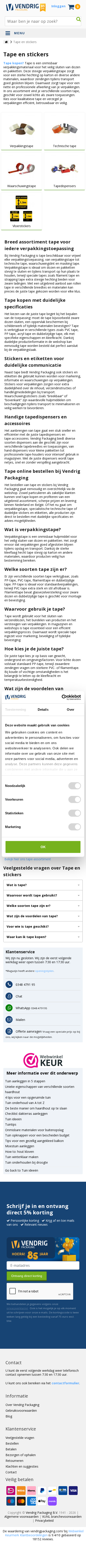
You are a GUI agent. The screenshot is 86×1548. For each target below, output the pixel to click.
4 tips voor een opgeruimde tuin (28, 1097)
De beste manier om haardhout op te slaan (36, 1108)
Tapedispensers (64, 186)
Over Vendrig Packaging (22, 1405)
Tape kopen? (13, 63)
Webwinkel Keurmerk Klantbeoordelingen (44, 1533)
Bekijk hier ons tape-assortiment (27, 859)
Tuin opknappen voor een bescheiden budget (37, 1135)
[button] (43, 1060)
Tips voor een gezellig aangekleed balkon (34, 1141)
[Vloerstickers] (21, 208)
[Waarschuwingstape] (21, 168)
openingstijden (44, 970)
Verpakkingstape (21, 146)
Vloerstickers (22, 226)
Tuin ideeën (13, 1119)
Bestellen (12, 1443)
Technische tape (64, 146)
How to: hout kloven (19, 1151)
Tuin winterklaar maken (21, 1157)
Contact (11, 1472)
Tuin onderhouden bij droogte (26, 1162)
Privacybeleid (44, 1520)
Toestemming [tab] (15, 709)
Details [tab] (43, 709)
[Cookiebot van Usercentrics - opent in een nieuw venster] (62, 697)
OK (43, 847)
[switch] (74, 799)
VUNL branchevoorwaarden (62, 1516)
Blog (9, 1416)
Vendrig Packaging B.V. (42, 1512)
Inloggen (58, 6)
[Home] (6, 42)
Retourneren (14, 1461)
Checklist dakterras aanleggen (26, 1113)
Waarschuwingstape (21, 186)
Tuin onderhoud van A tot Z (25, 1103)
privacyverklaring (17, 1308)
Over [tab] (70, 709)
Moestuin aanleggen (19, 1146)
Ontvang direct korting (26, 1276)
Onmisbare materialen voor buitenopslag (34, 1130)
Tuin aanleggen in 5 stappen (25, 1081)
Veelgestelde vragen (20, 1438)
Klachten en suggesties (22, 1466)
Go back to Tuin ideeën (21, 1170)
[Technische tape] (64, 128)
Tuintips (10, 1124)
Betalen (11, 1449)
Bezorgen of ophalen (21, 1455)
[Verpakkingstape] (21, 128)
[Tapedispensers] (64, 168)
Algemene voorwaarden (21, 1516)
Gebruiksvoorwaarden (21, 1410)
